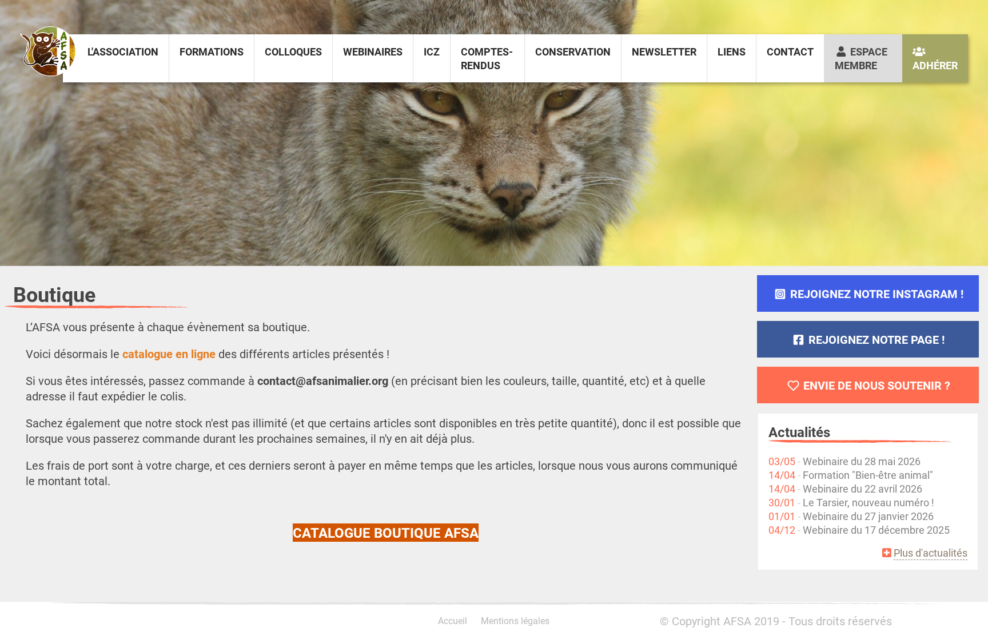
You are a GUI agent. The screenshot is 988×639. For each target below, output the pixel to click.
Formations (212, 51)
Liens (732, 51)
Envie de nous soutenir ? (875, 385)
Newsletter (664, 51)
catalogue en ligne (169, 353)
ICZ (432, 51)
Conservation (573, 51)
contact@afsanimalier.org (322, 380)
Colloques (293, 51)
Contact (790, 51)
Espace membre (861, 58)
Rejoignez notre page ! (875, 339)
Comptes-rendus (487, 58)
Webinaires (373, 51)
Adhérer (935, 65)
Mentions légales (515, 620)
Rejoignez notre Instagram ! (875, 293)
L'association (122, 51)
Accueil (452, 620)
